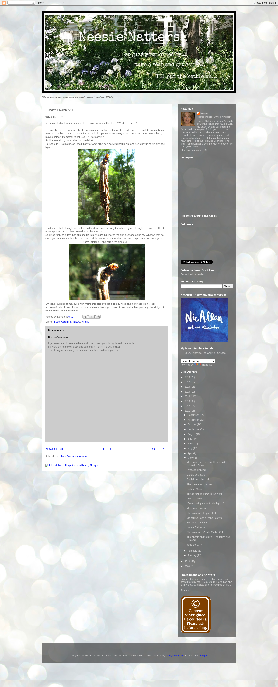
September (194, 429)
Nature (76, 321)
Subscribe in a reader (192, 274)
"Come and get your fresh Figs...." (205, 503)
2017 (188, 382)
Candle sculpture (196, 474)
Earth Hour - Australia (198, 479)
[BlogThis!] (88, 317)
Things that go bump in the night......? (207, 493)
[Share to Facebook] (95, 317)
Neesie (204, 113)
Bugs (57, 321)
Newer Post (54, 449)
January (192, 555)
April (190, 453)
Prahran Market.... (197, 489)
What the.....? (194, 544)
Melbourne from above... (200, 508)
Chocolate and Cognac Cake (202, 513)
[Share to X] (91, 317)
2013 (188, 401)
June (191, 443)
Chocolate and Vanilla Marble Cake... (207, 532)
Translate (207, 364)
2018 (188, 377)
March (191, 458)
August (192, 434)
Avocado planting (196, 469)
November (194, 419)
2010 (188, 561)
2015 (188, 391)
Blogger (203, 655)
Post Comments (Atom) (74, 456)
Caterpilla (66, 321)
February (193, 550)
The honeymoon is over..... (201, 484)
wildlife (85, 321)
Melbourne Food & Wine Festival (204, 517)
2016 (188, 386)
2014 (188, 396)
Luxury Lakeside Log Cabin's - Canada (205, 353)
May (190, 448)
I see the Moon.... (196, 498)
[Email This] (84, 317)
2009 (188, 566)
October (192, 424)
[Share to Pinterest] (99, 317)
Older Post (160, 449)
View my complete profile (194, 150)
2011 (188, 410)
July (190, 438)
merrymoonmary (174, 655)
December (194, 414)
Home (107, 449)
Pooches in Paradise (198, 522)
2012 (188, 406)
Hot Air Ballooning (196, 527)
